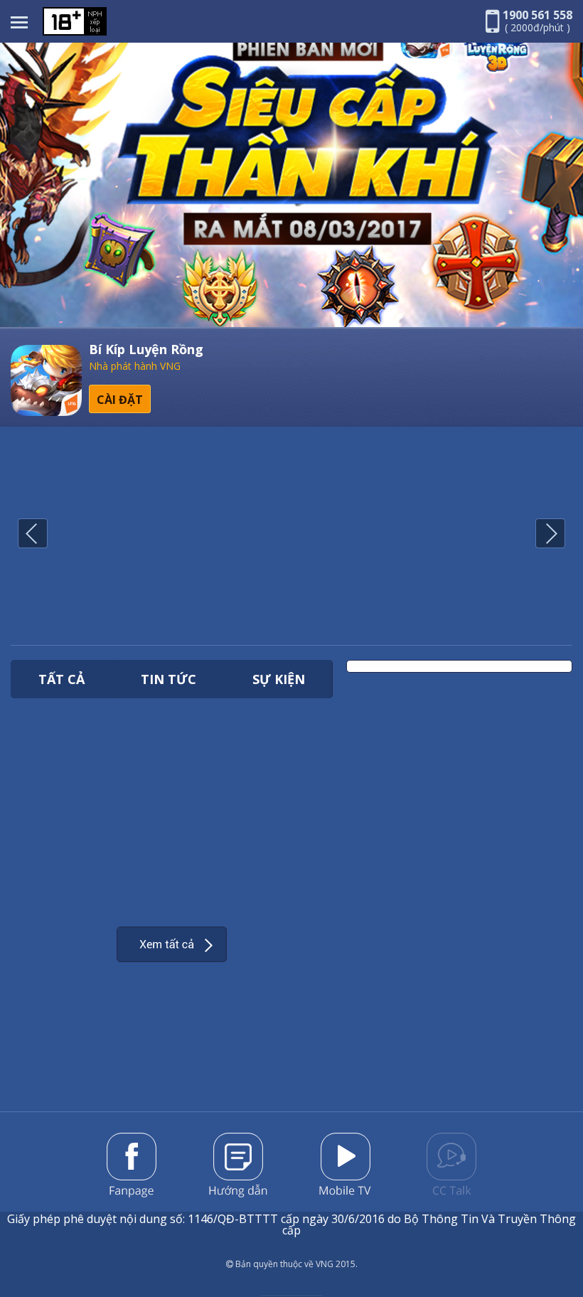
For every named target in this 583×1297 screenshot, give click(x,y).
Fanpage (131, 1165)
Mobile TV (345, 1164)
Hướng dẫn (238, 1165)
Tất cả (61, 679)
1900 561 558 (537, 15)
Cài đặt (120, 399)
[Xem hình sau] (550, 534)
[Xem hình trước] (33, 534)
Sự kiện (278, 679)
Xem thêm (172, 944)
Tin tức (168, 679)
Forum (451, 1164)
